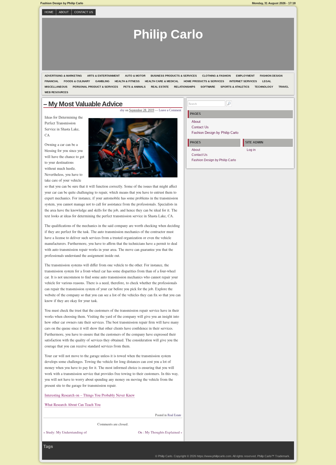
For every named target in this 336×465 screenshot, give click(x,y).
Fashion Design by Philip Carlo (215, 133)
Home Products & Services (204, 81)
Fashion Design (271, 75)
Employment (245, 75)
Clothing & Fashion (216, 75)
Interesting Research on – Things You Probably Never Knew (90, 395)
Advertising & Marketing (63, 75)
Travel (284, 86)
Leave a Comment (170, 110)
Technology (264, 86)
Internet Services (243, 81)
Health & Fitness (127, 81)
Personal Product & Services (95, 86)
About (64, 12)
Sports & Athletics (234, 86)
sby (122, 110)
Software (208, 86)
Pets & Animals (134, 86)
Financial (52, 81)
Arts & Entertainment (103, 75)
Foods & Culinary (77, 81)
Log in (251, 150)
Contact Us (83, 12)
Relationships (184, 86)
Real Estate (160, 86)
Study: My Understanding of (66, 432)
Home (49, 12)
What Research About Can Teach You (73, 404)
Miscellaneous (56, 86)
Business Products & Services (174, 75)
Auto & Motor (135, 75)
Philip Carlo (168, 34)
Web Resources (56, 92)
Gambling (102, 81)
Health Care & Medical (161, 81)
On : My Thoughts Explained (159, 432)
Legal (266, 81)
